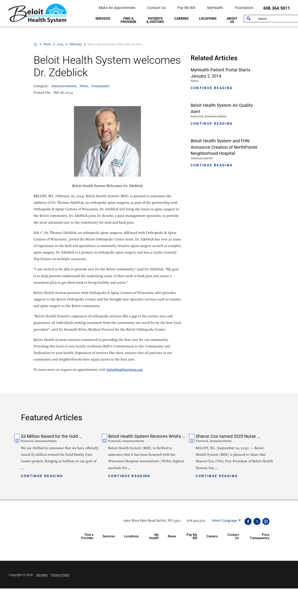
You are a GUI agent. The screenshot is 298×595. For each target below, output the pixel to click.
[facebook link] (248, 521)
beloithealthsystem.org (124, 369)
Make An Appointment (117, 7)
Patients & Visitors (155, 20)
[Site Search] (248, 18)
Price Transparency (259, 536)
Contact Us (156, 7)
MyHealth (215, 7)
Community (100, 85)
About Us (232, 20)
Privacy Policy (60, 575)
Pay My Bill (186, 7)
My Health (154, 536)
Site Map (42, 575)
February (76, 44)
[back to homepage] (35, 44)
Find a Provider (128, 20)
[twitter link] (257, 521)
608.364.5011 (276, 8)
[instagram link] (266, 521)
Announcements (64, 85)
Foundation (244, 7)
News (47, 44)
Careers (181, 18)
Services (102, 18)
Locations (207, 18)
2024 (60, 44)
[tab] (102, 19)
